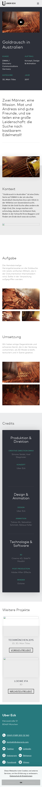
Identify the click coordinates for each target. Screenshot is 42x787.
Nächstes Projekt (21, 691)
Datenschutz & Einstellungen (21, 776)
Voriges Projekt (21, 650)
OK (21, 782)
